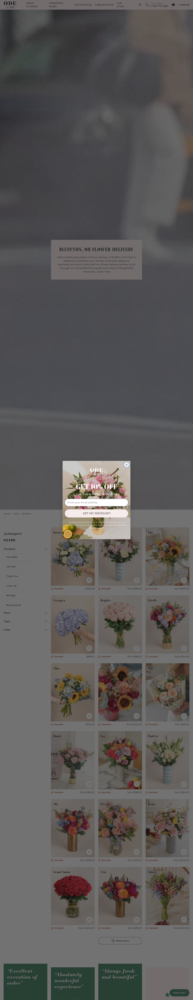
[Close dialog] (126, 464)
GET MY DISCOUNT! (96, 513)
